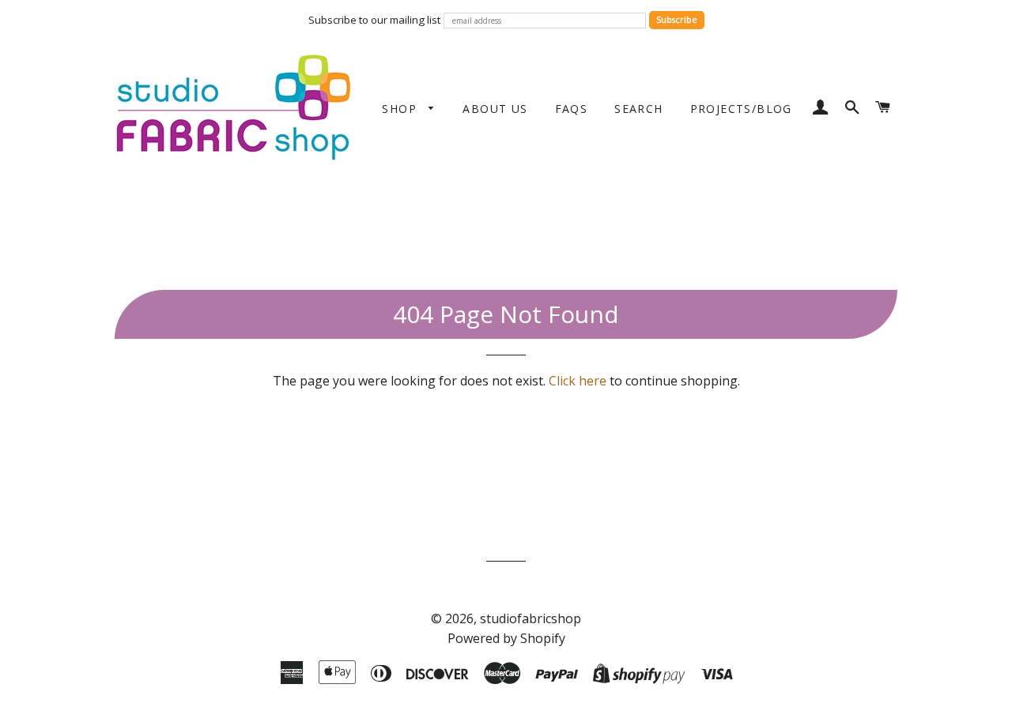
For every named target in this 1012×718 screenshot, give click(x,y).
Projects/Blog (741, 108)
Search (638, 108)
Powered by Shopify (506, 638)
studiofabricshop (530, 618)
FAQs (571, 108)
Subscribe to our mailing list (374, 20)
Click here (577, 380)
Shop (401, 108)
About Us (495, 108)
